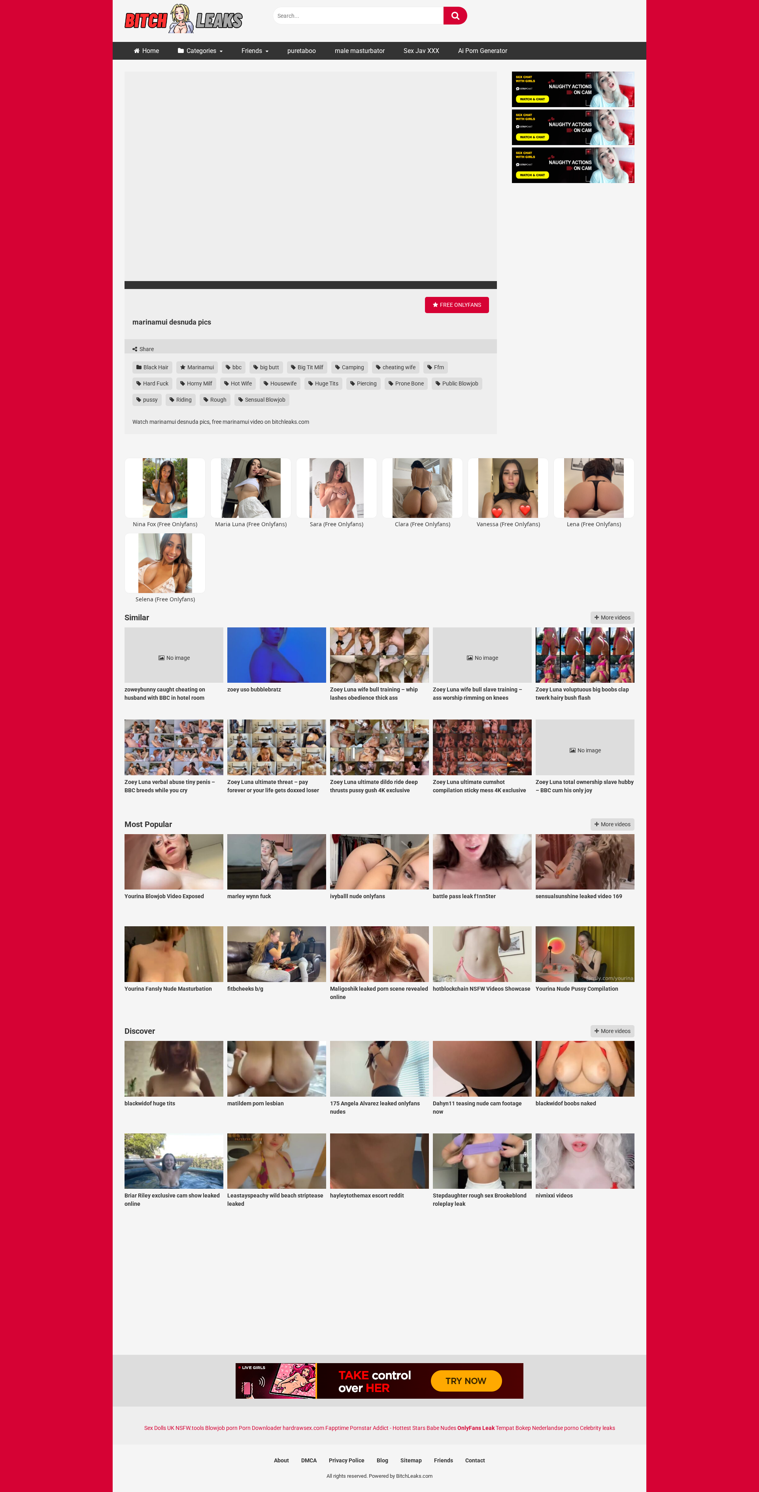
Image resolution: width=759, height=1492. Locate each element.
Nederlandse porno (555, 1428)
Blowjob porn (221, 1428)
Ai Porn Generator (482, 51)
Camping (352, 367)
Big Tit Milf (309, 367)
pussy (150, 400)
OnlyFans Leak (476, 1428)
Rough (218, 400)
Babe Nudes (441, 1428)
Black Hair (155, 367)
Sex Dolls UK (159, 1428)
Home (150, 51)
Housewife (282, 383)
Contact (475, 1460)
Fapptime (337, 1428)
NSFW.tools (190, 1428)
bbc (236, 367)
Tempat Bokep (513, 1428)
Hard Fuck (155, 383)
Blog (382, 1460)
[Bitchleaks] (184, 21)
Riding (183, 400)
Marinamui (200, 367)
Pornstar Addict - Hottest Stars (387, 1428)
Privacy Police (346, 1460)
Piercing (366, 383)
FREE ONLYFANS (460, 305)
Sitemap (411, 1460)
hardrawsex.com (303, 1428)
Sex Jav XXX (421, 51)
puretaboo (301, 51)
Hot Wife (241, 383)
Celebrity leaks (597, 1428)
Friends (252, 51)
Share (146, 349)
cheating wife (398, 367)
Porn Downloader (260, 1428)
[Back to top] (732, 1468)
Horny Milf (199, 383)
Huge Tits (326, 383)
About (281, 1460)
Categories (201, 51)
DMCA (309, 1460)
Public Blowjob (459, 383)
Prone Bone (409, 383)
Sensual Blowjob (264, 400)
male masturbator (360, 51)
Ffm (438, 367)
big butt (269, 367)
